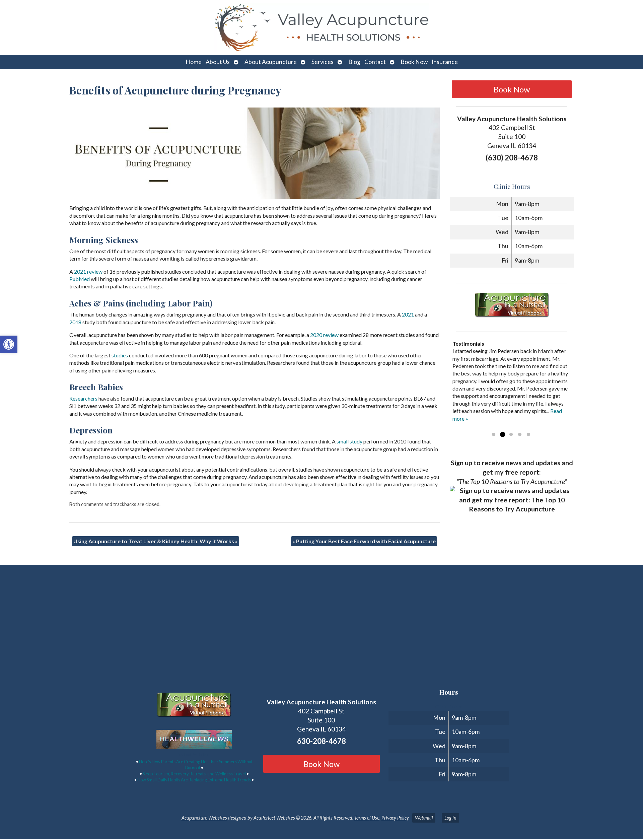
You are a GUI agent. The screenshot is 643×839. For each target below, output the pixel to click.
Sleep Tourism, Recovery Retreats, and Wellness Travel (194, 773)
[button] (8, 344)
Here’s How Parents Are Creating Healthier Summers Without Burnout (196, 764)
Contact (375, 61)
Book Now (414, 61)
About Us (218, 61)
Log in (450, 818)
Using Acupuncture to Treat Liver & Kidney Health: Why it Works (155, 541)
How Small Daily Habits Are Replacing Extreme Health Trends (194, 779)
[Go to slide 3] (511, 434)
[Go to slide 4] (519, 434)
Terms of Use (366, 818)
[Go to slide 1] (493, 434)
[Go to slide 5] (528, 434)
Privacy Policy (395, 818)
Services (322, 61)
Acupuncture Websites (204, 818)
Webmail (424, 818)
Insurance (445, 61)
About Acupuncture (270, 61)
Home (194, 61)
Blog (354, 61)
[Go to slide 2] (502, 434)
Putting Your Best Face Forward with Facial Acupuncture (364, 541)
